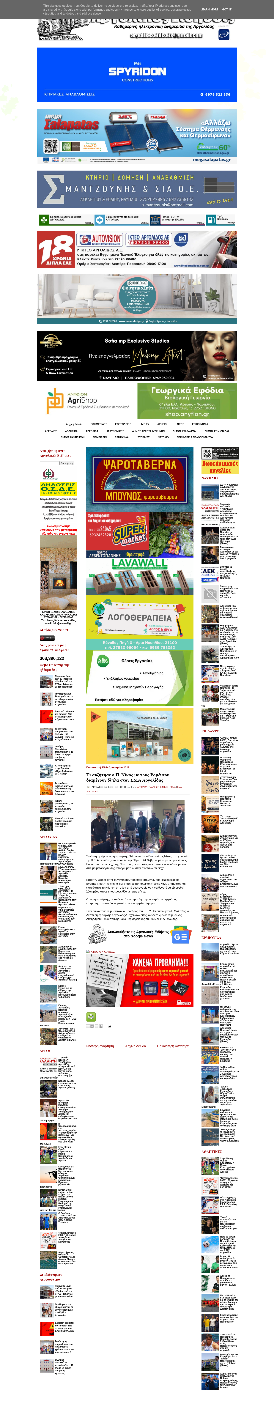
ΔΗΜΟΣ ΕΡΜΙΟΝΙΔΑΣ (217, 431)
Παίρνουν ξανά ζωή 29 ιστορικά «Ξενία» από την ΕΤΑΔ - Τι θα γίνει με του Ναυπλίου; (64, 681)
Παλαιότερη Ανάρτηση (173, 1046)
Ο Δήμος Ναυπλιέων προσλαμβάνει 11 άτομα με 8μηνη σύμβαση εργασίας (64, 753)
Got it (227, 9)
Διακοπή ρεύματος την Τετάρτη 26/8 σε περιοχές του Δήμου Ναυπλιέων (64, 715)
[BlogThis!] (92, 1026)
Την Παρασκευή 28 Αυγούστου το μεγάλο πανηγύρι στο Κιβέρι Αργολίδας (64, 699)
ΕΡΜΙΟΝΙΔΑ (122, 437)
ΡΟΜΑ (173, 787)
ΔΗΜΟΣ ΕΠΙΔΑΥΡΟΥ (184, 431)
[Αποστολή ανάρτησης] (108, 1025)
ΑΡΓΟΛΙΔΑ (92, 431)
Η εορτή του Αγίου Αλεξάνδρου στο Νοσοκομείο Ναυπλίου (64, 822)
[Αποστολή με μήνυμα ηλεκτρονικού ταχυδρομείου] (88, 1026)
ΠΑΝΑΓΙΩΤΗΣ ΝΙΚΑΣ (158, 787)
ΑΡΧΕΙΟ (162, 424)
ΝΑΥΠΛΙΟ (163, 437)
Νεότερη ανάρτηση (100, 1046)
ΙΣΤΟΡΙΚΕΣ (143, 437)
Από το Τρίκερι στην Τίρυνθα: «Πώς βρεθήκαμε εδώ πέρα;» (64, 769)
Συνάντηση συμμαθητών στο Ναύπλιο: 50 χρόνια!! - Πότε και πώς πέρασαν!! (64, 734)
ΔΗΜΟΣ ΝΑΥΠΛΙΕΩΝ (72, 437)
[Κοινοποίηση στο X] (96, 1026)
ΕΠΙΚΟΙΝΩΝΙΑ (200, 424)
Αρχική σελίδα (135, 1046)
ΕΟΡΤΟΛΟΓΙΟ (123, 424)
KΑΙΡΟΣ (179, 424)
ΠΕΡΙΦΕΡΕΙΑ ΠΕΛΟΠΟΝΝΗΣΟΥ (195, 437)
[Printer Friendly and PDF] (91, 1020)
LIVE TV (144, 424)
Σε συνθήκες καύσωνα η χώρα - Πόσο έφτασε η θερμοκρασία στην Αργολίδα (64, 788)
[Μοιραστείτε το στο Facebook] (101, 1026)
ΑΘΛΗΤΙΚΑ (71, 431)
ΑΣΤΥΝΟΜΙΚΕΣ (115, 431)
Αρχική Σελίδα (74, 424)
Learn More (209, 9)
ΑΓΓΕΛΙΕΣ (51, 431)
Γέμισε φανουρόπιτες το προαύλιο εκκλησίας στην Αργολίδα (64, 806)
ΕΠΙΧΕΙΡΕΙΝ (100, 437)
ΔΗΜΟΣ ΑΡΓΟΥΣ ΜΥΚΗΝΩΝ (148, 431)
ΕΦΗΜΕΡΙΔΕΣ (99, 424)
